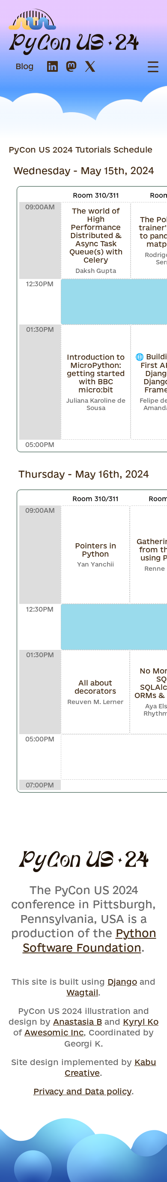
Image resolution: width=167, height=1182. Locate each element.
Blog (24, 66)
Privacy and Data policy (82, 1091)
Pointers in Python (95, 550)
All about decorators (95, 687)
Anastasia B (77, 1021)
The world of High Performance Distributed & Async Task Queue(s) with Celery (95, 235)
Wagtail (82, 992)
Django (122, 981)
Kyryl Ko (140, 1021)
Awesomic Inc (54, 1032)
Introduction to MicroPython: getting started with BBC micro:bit (96, 373)
